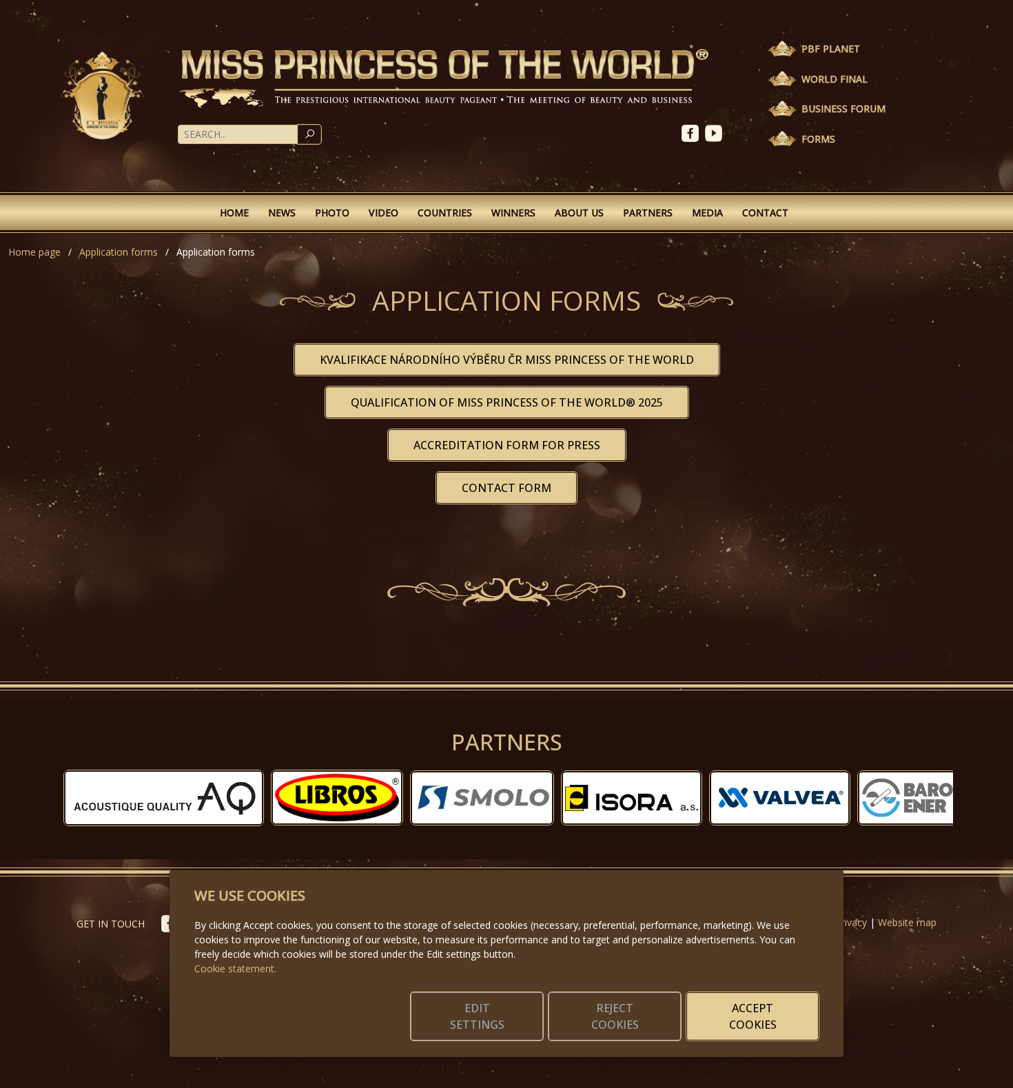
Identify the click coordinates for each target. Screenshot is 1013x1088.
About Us (579, 212)
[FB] (693, 131)
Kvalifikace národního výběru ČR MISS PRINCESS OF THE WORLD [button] (507, 359)
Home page (34, 251)
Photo (332, 212)
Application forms (118, 251)
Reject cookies (615, 1016)
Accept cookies (753, 1016)
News (282, 212)
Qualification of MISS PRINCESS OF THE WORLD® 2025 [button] (507, 402)
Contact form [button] (506, 487)
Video (383, 212)
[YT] (715, 131)
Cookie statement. (235, 968)
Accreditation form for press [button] (506, 445)
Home (234, 212)
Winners (513, 212)
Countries (445, 212)
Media (707, 212)
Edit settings (477, 1016)
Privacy (851, 922)
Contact (765, 212)
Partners (648, 212)
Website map (907, 922)
